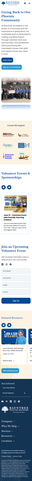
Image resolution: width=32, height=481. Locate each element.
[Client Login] (25, 3)
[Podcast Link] (7, 401)
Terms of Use (17, 456)
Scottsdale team (9, 34)
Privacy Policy (6, 456)
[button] (29, 3)
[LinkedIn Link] (2, 264)
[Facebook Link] (11, 264)
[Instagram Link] (6, 264)
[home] (10, 3)
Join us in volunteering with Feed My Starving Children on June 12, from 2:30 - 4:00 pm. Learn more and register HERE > (15, 226)
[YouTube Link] (2, 401)
